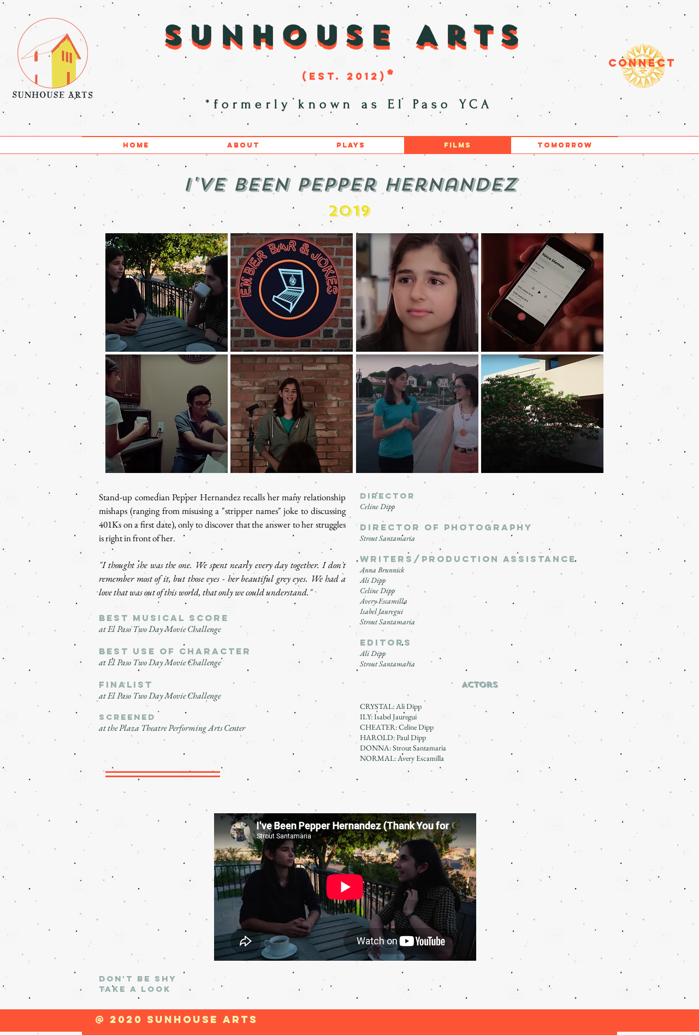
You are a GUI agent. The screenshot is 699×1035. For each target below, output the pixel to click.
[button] (166, 292)
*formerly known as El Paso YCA (352, 104)
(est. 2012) (344, 76)
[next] (583, 359)
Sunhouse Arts (344, 34)
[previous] (125, 359)
